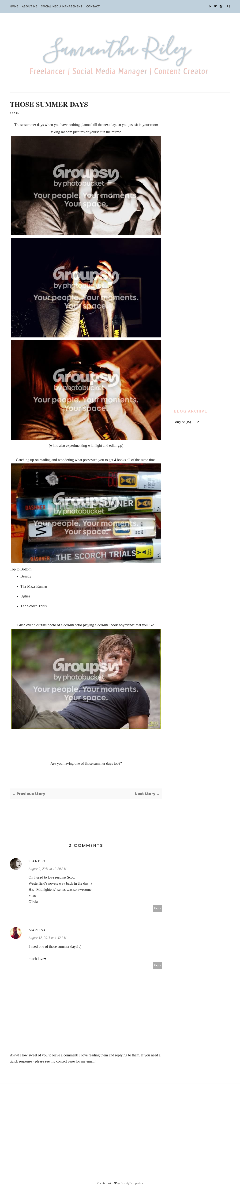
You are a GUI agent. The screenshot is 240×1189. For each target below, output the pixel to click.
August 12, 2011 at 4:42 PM (47, 938)
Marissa (37, 930)
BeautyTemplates (132, 1183)
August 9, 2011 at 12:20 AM (47, 869)
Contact (93, 6)
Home (14, 6)
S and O (37, 861)
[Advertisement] (202, 176)
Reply (157, 908)
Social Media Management (61, 6)
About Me (29, 6)
